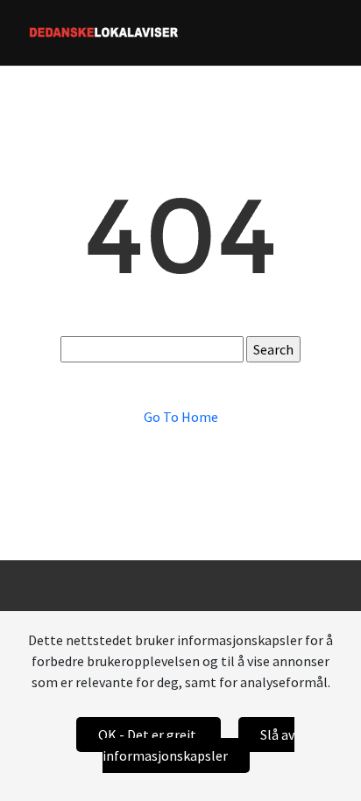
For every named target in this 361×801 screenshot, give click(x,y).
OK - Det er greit (148, 734)
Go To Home (181, 416)
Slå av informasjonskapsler (198, 745)
